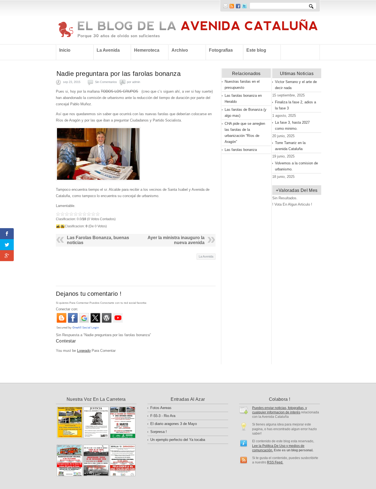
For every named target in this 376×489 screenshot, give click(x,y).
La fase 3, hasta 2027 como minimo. (292, 125)
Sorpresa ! (158, 432)
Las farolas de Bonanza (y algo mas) (245, 112)
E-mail (225, 6)
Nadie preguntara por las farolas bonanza (118, 73)
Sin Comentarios (106, 82)
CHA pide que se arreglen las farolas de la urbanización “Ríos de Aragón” (245, 132)
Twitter (244, 6)
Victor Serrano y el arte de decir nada (296, 85)
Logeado (84, 351)
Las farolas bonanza (241, 150)
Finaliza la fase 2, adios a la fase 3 (295, 105)
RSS (232, 6)
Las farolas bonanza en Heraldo (243, 98)
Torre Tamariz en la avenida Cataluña (290, 146)
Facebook (238, 6)
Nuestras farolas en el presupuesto (242, 84)
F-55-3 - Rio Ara (162, 416)
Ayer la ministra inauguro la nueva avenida (176, 240)
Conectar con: (67, 309)
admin (136, 82)
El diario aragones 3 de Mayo (173, 424)
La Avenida (206, 256)
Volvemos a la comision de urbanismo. (296, 166)
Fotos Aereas (160, 408)
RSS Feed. (275, 462)
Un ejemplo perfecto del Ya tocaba (177, 440)
